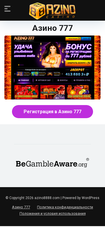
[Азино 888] (53, 11)
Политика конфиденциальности (65, 207)
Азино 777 (21, 207)
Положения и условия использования (53, 213)
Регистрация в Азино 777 (52, 111)
